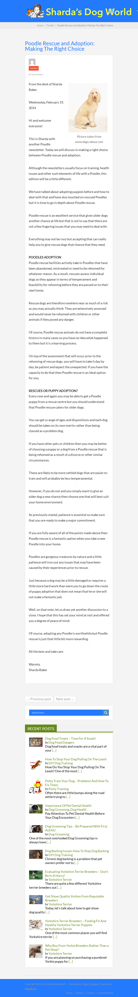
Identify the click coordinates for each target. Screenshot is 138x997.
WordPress (30, 988)
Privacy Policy (106, 992)
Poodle (34, 68)
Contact (91, 992)
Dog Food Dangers (61, 742)
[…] (54, 750)
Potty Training (59, 789)
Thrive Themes (90, 984)
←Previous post (39, 699)
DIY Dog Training (61, 763)
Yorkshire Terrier (60, 879)
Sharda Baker (37, 74)
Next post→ (65, 699)
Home (69, 992)
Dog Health (78, 809)
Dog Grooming (59, 809)
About (79, 992)
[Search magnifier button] (106, 713)
